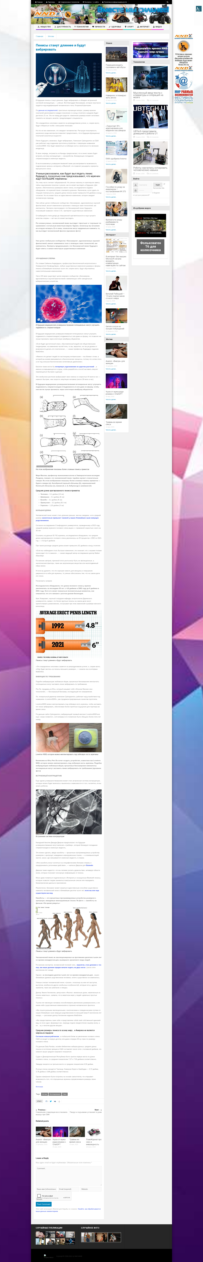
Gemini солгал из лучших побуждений (115, 327)
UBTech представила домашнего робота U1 (145, 132)
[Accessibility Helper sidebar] (199, 9)
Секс (64, 1094)
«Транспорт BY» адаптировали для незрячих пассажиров (116, 128)
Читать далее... (111, 73)
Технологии (82, 27)
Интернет (144, 27)
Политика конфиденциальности (115, 2)
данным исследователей (48, 110)
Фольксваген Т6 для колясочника (150, 246)
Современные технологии (69, 2)
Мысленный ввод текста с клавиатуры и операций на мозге (148, 95)
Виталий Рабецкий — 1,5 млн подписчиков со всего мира (115, 296)
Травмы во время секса (75, 1140)
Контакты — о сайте (92, 2)
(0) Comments (153, 100)
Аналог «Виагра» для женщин (43, 1140)
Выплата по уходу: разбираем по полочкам (114, 222)
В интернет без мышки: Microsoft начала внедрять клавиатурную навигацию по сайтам (116, 261)
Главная (40, 2)
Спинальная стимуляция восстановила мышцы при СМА (51, 1112)
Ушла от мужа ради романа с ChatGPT (59, 1142)
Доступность (64, 27)
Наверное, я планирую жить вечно (116, 96)
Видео (159, 27)
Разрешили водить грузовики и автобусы (116, 66)
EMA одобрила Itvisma (116, 159)
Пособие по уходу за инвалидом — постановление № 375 (116, 189)
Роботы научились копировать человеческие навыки (150, 169)
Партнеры (51, 2)
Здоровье (116, 27)
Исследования (55, 1094)
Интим (51, 36)
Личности (100, 27)
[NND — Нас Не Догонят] (52, 14)
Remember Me (158, 188)
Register (157, 193)
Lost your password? (142, 195)
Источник (39, 1087)
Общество (45, 27)
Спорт (130, 27)
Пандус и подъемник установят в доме (86, 1111)
